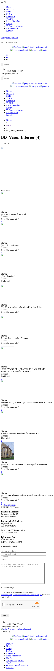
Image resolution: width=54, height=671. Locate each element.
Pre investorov (12, 28)
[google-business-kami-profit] (35, 47)
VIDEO (9, 19)
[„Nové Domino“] (7, 271)
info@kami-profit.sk (9, 38)
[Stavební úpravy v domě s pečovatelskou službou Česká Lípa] (7, 398)
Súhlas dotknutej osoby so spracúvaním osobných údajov (21, 595)
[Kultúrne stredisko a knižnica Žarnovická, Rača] (7, 429)
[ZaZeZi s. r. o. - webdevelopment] (16, 629)
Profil (8, 12)
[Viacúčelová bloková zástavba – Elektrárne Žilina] (7, 302)
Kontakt (9, 31)
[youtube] (44, 50)
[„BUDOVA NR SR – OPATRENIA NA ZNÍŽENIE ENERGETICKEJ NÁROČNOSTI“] (7, 364)
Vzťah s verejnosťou (14, 26)
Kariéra (9, 23)
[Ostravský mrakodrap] (7, 240)
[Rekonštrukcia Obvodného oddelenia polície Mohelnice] (7, 459)
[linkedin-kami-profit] (19, 50)
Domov (9, 7)
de (7, 55)
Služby (9, 14)
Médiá (9, 125)
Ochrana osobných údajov (17, 665)
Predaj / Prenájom (13, 21)
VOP (8, 663)
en (7, 57)
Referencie (10, 16)
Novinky (10, 9)
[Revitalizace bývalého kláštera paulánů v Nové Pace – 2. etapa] (7, 490)
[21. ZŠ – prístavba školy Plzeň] (7, 209)
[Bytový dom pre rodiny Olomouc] (7, 333)
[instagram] (34, 50)
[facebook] (17, 47)
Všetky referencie (8, 505)
